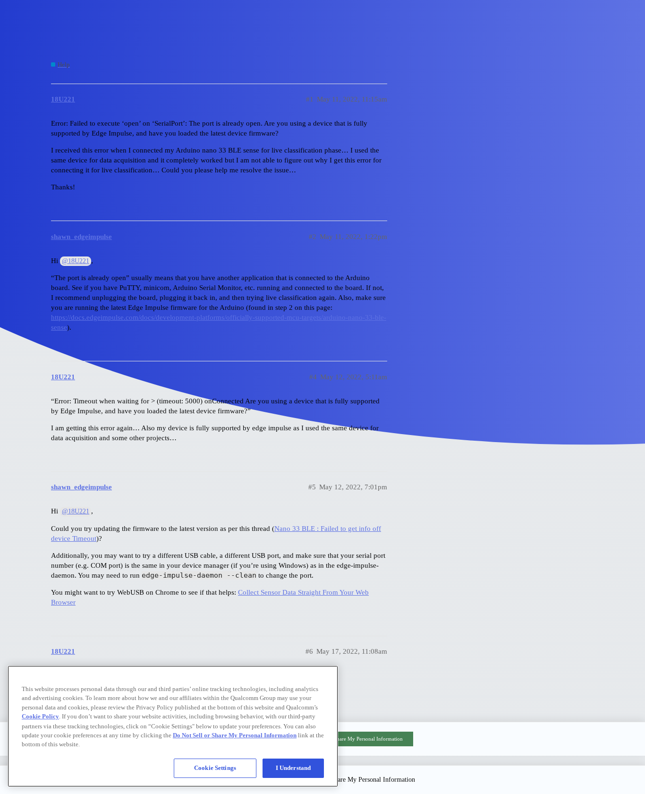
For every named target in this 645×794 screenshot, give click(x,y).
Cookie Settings (215, 767)
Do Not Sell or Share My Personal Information (352, 739)
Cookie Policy (40, 716)
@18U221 (75, 261)
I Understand (293, 767)
